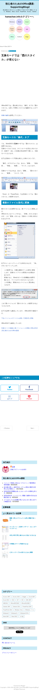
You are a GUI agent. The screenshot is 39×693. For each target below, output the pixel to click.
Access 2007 (6, 596)
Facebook (29, 389)
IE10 (13, 600)
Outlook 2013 (16, 606)
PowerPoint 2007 (27, 606)
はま (13, 467)
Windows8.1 (14, 613)
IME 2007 (28, 600)
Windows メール (29, 610)
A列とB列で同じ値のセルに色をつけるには (23, 535)
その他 (21, 616)
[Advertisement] (19, 82)
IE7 (18, 600)
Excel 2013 (6, 600)
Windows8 (6, 613)
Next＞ (33, 428)
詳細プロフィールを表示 (18, 469)
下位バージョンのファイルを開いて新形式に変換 (17, 318)
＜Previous (6, 428)
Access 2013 (16, 596)
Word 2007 (6, 616)
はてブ (9, 397)
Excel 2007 (32, 596)
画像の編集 (5, 115)
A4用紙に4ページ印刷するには (19, 544)
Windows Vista (19, 610)
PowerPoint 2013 (7, 610)
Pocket (29, 399)
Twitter (9, 389)
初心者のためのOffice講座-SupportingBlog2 (26, 687)
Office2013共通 (25, 603)
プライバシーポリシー (9, 652)
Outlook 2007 (6, 606)
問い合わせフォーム (8, 642)
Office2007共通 (15, 603)
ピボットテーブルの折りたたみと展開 (21, 552)
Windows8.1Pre (24, 613)
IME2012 (5, 603)
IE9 (22, 600)
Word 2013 (14, 616)
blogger (24, 596)
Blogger (23, 685)
